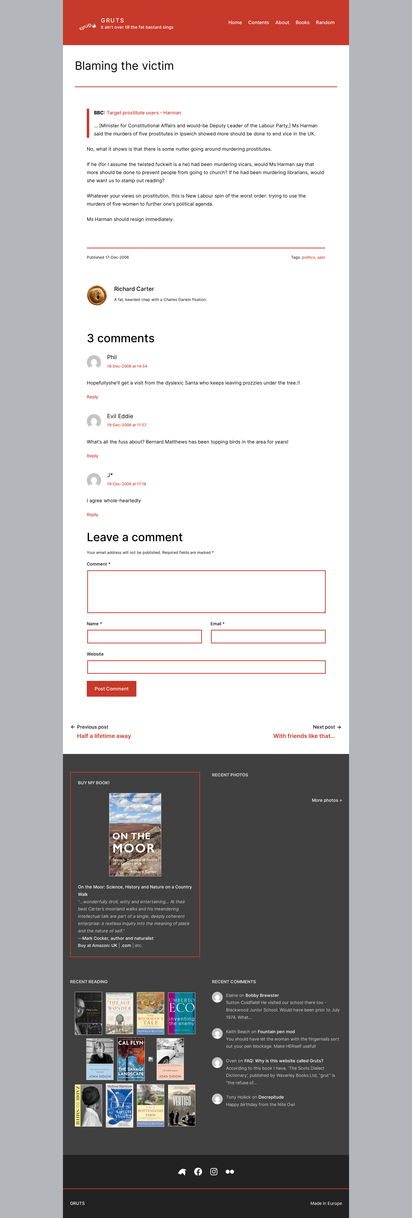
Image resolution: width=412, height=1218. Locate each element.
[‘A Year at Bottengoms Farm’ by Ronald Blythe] (150, 1106)
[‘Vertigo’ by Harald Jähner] (181, 1106)
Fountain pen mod (276, 1031)
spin (321, 257)
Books (303, 22)
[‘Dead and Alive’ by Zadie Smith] (88, 1106)
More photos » (327, 800)
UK (114, 945)
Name (94, 623)
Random (325, 22)
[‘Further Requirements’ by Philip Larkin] (88, 1014)
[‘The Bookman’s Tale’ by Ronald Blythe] (150, 1014)
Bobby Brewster (262, 995)
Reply (92, 396)
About (282, 22)
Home (235, 22)
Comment (98, 563)
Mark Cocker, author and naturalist (118, 938)
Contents (258, 22)
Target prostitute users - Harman (144, 113)
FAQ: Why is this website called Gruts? (283, 1060)
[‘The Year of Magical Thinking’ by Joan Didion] (100, 1060)
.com (126, 945)
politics (308, 257)
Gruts (113, 20)
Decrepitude (271, 1097)
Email (218, 623)
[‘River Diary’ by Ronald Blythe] (150, 1060)
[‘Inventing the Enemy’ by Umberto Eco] (181, 1014)
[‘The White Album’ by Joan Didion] (170, 1060)
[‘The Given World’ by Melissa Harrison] (119, 1106)
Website (95, 654)
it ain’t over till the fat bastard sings (137, 27)
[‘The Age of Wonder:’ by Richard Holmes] (119, 1014)
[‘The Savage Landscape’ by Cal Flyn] (131, 1060)
